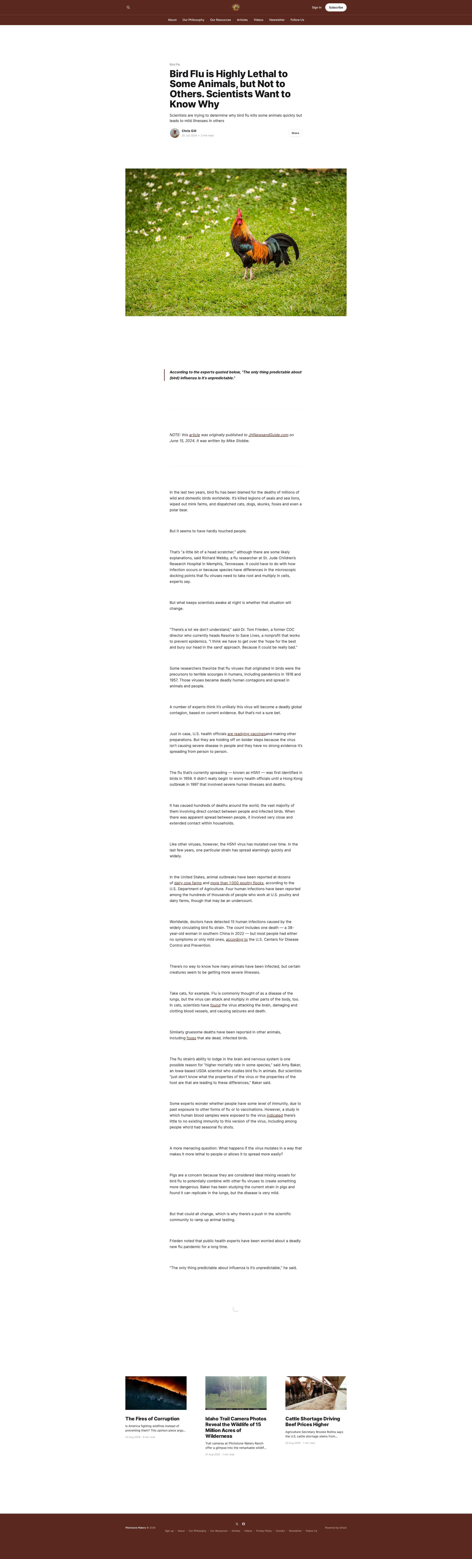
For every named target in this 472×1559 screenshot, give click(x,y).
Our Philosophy (193, 20)
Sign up (169, 1530)
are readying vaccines (247, 734)
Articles (242, 20)
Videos (258, 20)
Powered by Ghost (336, 1527)
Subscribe (336, 7)
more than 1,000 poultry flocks (236, 883)
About (172, 20)
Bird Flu (175, 64)
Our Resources (220, 20)
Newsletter (277, 20)
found (215, 1005)
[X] (236, 1523)
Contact (280, 1530)
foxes (191, 1038)
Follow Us (297, 20)
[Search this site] (128, 7)
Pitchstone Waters (135, 1527)
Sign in (317, 7)
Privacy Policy (264, 1530)
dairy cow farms (188, 883)
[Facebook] (243, 1523)
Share (295, 133)
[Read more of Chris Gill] (175, 133)
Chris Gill (189, 131)
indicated (275, 1115)
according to (237, 939)
